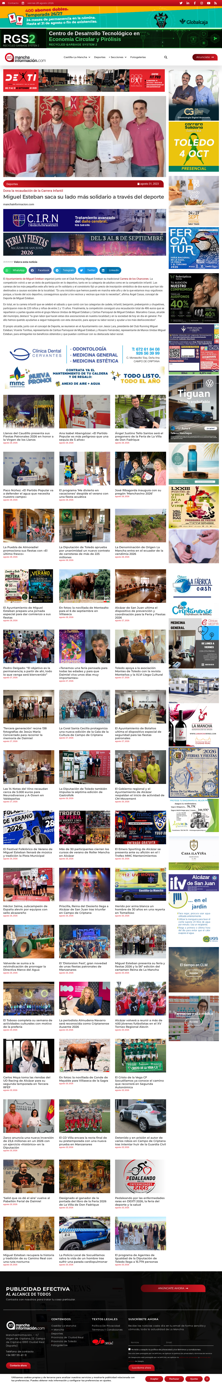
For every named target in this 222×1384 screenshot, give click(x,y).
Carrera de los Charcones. (134, 278)
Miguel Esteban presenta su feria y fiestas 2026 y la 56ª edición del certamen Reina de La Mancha (140, 967)
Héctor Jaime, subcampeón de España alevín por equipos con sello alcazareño (25, 909)
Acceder (193, 973)
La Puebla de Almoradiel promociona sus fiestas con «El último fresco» (25, 550)
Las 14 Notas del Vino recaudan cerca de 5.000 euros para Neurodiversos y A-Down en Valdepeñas (25, 793)
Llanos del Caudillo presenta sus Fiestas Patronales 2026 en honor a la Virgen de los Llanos (28, 436)
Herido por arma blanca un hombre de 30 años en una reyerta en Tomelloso (140, 909)
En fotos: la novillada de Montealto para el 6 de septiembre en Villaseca (84, 611)
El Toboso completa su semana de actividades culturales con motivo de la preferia (27, 1024)
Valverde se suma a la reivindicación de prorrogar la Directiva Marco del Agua (24, 967)
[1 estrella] (4, 262)
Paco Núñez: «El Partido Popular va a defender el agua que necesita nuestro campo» (28, 494)
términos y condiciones (189, 1349)
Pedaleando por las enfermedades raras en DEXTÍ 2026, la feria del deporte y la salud (140, 1201)
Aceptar (154, 1378)
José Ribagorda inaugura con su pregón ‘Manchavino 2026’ (138, 492)
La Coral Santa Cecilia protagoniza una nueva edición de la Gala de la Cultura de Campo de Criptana (84, 732)
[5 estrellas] (12, 262)
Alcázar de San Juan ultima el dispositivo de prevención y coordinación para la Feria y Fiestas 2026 (140, 612)
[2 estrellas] (6, 262)
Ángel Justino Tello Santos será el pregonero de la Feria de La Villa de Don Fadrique (139, 436)
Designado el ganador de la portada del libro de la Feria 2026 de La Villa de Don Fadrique (82, 1201)
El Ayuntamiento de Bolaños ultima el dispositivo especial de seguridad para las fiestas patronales (138, 733)
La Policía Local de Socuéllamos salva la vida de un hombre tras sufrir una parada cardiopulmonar (83, 1258)
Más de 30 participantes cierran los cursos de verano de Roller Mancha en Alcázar (84, 852)
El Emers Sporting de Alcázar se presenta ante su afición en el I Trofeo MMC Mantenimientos (138, 852)
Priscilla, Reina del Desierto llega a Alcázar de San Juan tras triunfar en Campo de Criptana (83, 909)
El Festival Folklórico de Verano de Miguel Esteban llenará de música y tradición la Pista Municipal (27, 852)
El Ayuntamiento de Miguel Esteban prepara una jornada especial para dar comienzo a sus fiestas (27, 612)
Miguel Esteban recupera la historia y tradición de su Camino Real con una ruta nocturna (28, 1258)
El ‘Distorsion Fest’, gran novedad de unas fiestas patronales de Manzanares (83, 967)
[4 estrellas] (10, 262)
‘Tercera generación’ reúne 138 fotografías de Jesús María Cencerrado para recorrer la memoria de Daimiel (25, 733)
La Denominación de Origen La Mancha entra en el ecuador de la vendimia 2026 (139, 550)
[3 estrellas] (8, 262)
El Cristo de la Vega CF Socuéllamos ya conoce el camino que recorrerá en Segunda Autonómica (139, 1082)
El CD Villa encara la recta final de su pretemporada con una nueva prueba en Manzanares (83, 1141)
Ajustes (194, 1378)
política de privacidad (161, 1349)
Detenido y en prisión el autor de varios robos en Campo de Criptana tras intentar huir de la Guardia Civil (140, 1141)
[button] (77, 57)
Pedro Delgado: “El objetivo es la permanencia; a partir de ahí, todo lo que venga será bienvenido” (27, 671)
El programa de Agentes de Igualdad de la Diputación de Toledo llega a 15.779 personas (136, 1258)
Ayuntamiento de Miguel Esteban (25, 278)
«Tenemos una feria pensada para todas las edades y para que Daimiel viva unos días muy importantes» (83, 673)
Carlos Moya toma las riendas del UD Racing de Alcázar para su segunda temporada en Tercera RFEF (26, 1082)
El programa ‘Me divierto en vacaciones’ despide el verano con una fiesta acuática (83, 494)
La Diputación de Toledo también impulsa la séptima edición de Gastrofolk (83, 792)
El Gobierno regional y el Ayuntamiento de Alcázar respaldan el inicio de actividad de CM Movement (139, 793)
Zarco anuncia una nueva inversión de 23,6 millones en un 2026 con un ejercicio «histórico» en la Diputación (28, 1142)
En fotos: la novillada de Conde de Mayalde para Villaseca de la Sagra (83, 1079)
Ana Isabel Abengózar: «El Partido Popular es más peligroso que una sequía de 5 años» (83, 436)
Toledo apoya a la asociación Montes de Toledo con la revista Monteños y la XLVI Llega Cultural (139, 671)
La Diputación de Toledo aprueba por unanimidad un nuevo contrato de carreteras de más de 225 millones (84, 552)
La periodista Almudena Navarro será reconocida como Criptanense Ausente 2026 (84, 1024)
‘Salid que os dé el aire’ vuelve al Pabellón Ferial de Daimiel (26, 1199)
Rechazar (174, 1378)
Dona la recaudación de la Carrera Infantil (33, 191)
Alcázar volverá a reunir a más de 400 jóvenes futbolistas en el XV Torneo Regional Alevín (138, 1024)
